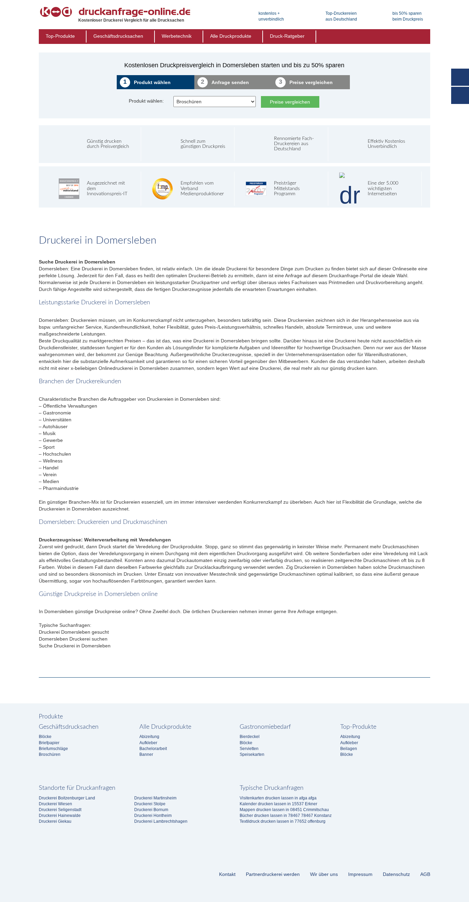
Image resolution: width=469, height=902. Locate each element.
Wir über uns (324, 874)
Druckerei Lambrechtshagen (160, 821)
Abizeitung (149, 736)
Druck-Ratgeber (287, 36)
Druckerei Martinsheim (155, 798)
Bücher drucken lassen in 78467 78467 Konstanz (286, 815)
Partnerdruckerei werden (273, 874)
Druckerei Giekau (55, 821)
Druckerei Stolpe (149, 803)
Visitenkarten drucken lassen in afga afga (278, 798)
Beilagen (348, 748)
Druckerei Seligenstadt (60, 809)
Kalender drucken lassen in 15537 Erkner (278, 803)
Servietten (249, 748)
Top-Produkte (60, 36)
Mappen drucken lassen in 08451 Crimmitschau (284, 809)
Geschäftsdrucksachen (118, 36)
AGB (425, 874)
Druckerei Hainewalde (60, 815)
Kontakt (227, 874)
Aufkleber (148, 742)
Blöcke (45, 736)
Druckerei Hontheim (153, 815)
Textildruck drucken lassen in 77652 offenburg (282, 821)
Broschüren (49, 754)
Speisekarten (252, 754)
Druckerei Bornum (151, 809)
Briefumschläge (53, 748)
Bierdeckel (250, 736)
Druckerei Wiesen (55, 803)
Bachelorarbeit (153, 748)
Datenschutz (396, 874)
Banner (146, 754)
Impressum (360, 874)
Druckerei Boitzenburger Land (67, 798)
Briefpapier (49, 742)
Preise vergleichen (290, 102)
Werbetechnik (177, 36)
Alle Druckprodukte (230, 36)
